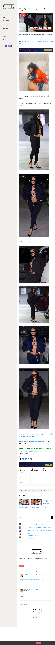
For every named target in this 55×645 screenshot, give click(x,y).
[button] (21, 574)
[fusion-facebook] (33, 616)
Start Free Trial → (48, 49)
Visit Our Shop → (49, 464)
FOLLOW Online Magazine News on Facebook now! (32, 451)
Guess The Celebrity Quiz (35, 441)
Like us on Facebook (24, 542)
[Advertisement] (27, 634)
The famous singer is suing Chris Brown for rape (35, 242)
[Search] (8, 39)
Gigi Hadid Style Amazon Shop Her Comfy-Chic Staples (33, 573)
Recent (36, 570)
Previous (48, 3)
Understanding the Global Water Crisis (30, 588)
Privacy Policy (22, 600)
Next (52, 3)
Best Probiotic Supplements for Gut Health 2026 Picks (33, 578)
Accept (38, 643)
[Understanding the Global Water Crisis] (21, 588)
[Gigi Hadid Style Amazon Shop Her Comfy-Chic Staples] (21, 573)
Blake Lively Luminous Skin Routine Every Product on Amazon (31, 505)
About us (21, 595)
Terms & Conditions (23, 603)
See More (32, 643)
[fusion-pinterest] (39, 616)
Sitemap (21, 597)
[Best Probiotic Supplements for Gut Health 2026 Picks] (21, 578)
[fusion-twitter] (36, 616)
